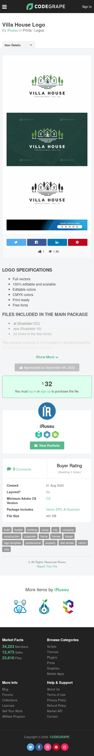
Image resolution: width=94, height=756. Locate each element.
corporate (30, 536)
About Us (53, 689)
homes (56, 536)
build (7, 530)
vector (82, 543)
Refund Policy (56, 705)
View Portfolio (49, 445)
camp (45, 530)
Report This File (47, 566)
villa (6, 549)
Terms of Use (56, 694)
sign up (46, 391)
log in (32, 391)
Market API (54, 711)
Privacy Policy (56, 700)
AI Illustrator (71, 509)
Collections (9, 700)
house (69, 536)
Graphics (53, 668)
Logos (39, 30)
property (50, 543)
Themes (52, 652)
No (48, 492)
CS (48, 498)
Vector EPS (54, 509)
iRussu (12, 30)
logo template (12, 543)
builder (18, 530)
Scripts (51, 646)
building (32, 530)
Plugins (52, 657)
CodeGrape (59, 737)
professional (33, 543)
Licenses (8, 705)
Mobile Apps (55, 673)
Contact (52, 716)
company (68, 530)
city (55, 530)
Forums (7, 694)
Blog (5, 689)
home (43, 536)
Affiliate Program (13, 716)
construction (11, 536)
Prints (27, 30)
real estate (67, 543)
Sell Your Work (12, 711)
